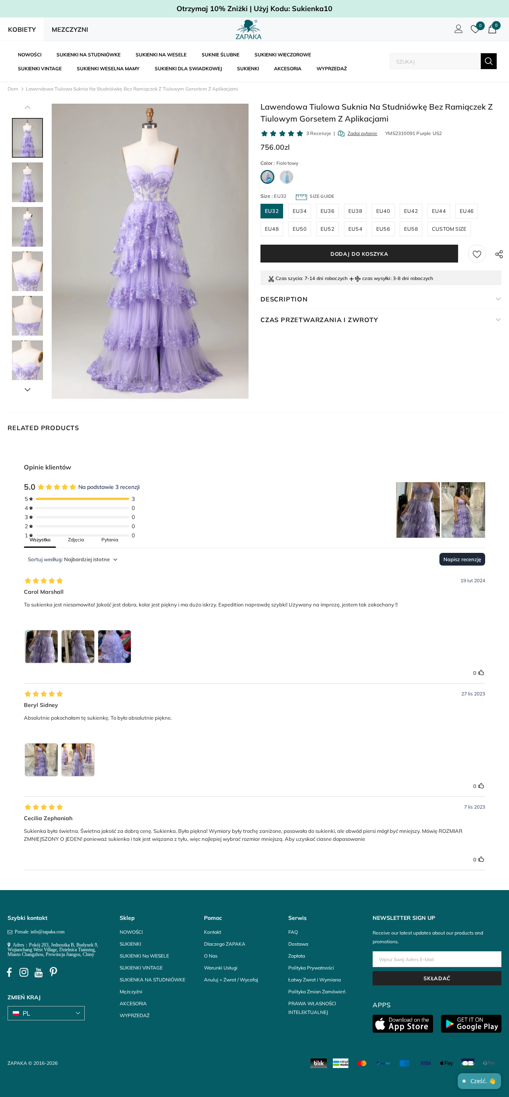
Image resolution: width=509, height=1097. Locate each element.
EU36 (327, 211)
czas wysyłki (376, 278)
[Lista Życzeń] (477, 254)
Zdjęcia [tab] (76, 540)
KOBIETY (22, 29)
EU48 (272, 229)
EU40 (383, 211)
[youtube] (38, 972)
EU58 (411, 229)
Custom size (449, 229)
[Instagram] (24, 972)
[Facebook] (9, 972)
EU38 (355, 211)
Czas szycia (289, 278)
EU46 (467, 211)
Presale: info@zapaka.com (38, 931)
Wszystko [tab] (40, 540)
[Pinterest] (53, 972)
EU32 (272, 211)
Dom (13, 89)
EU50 (300, 229)
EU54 (355, 229)
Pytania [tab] (109, 540)
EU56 (383, 229)
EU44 (439, 211)
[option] (150, 251)
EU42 (411, 211)
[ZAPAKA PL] (249, 29)
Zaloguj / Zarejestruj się (457, 31)
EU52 (327, 229)
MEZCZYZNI (70, 29)
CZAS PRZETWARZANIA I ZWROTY (319, 320)
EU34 (300, 211)
